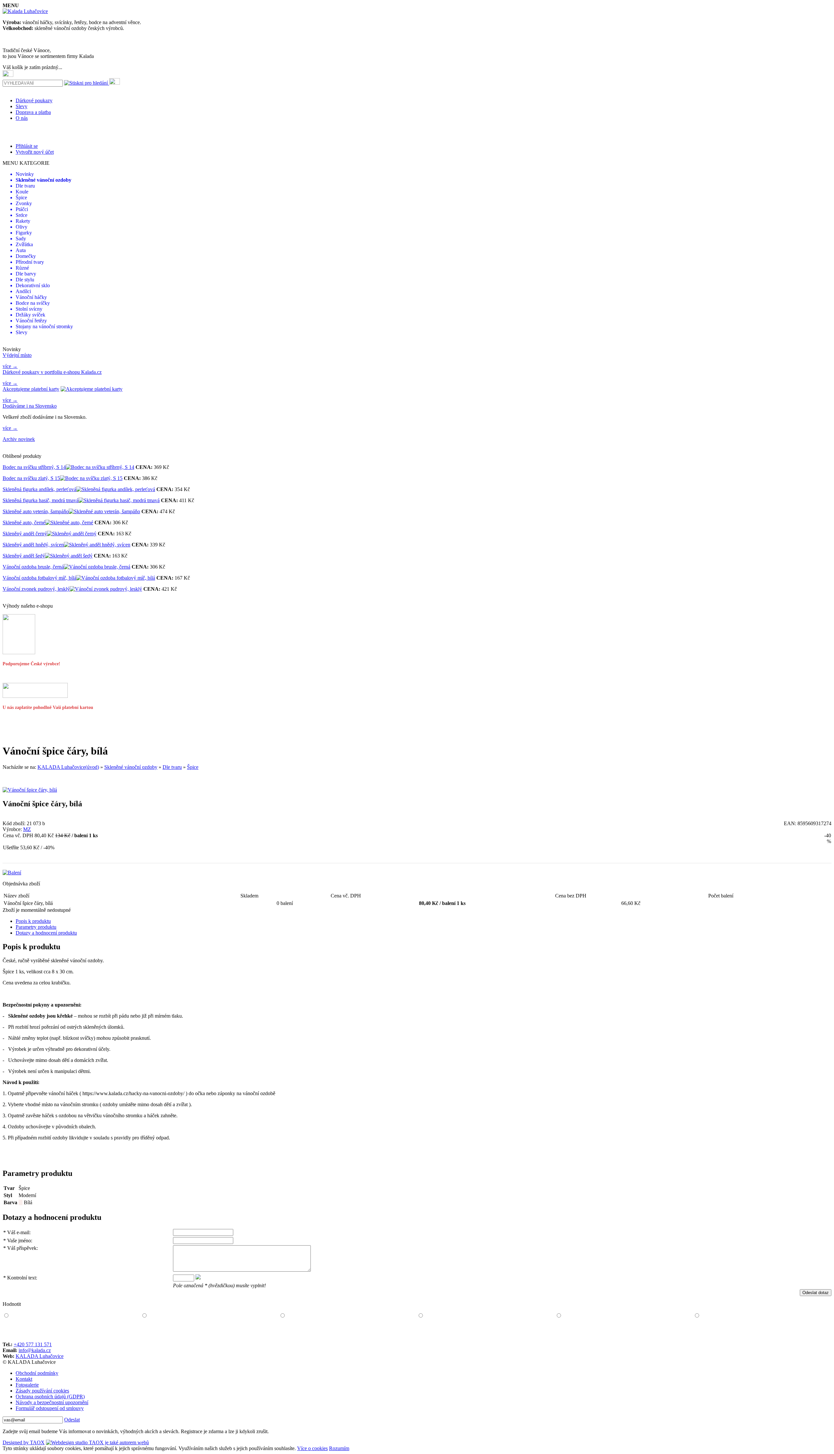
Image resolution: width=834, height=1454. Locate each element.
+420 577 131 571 (33, 1344)
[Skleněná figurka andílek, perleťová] (115, 489)
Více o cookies (312, 1448)
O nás (22, 118)
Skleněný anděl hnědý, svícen (33, 544)
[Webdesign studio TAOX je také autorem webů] (97, 1442)
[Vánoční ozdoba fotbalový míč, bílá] (115, 578)
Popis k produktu (33, 921)
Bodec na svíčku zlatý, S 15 (31, 478)
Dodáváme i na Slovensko (30, 406)
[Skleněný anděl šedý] (69, 555)
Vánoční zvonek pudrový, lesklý (36, 589)
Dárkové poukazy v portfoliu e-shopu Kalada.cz (52, 372)
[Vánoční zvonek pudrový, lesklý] (106, 589)
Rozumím (339, 1448)
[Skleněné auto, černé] (69, 522)
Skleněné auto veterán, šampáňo (36, 511)
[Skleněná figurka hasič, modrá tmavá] (119, 500)
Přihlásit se (27, 146)
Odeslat (72, 1419)
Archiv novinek (19, 439)
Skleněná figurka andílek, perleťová (39, 489)
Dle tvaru (172, 767)
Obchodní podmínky (37, 1373)
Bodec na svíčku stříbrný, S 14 (34, 467)
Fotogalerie (27, 1385)
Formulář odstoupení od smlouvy (50, 1408)
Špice (192, 767)
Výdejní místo (17, 355)
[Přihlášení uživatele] (114, 81)
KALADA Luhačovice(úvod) (68, 767)
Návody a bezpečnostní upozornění (52, 1402)
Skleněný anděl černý (25, 533)
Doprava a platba (33, 112)
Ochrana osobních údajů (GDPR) (50, 1396)
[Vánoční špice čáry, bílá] (30, 790)
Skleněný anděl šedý (24, 555)
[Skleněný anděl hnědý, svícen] (97, 544)
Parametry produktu (36, 927)
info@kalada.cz (35, 1350)
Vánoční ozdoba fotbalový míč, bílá (39, 578)
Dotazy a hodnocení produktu (46, 933)
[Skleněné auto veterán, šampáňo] (104, 511)
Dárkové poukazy (34, 100)
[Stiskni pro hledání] (86, 83)
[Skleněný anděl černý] (71, 533)
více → (10, 366)
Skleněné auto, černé (24, 522)
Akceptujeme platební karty (31, 389)
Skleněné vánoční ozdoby (130, 767)
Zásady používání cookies (42, 1390)
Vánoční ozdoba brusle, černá (33, 567)
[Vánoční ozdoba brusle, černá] (97, 567)
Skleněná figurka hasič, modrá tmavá (41, 500)
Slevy (21, 106)
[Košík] (8, 73)
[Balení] (12, 872)
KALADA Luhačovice (40, 1356)
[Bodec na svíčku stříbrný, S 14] (100, 467)
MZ (27, 829)
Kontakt (24, 1379)
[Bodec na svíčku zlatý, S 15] (91, 478)
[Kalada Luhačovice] (25, 11)
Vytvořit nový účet (35, 152)
